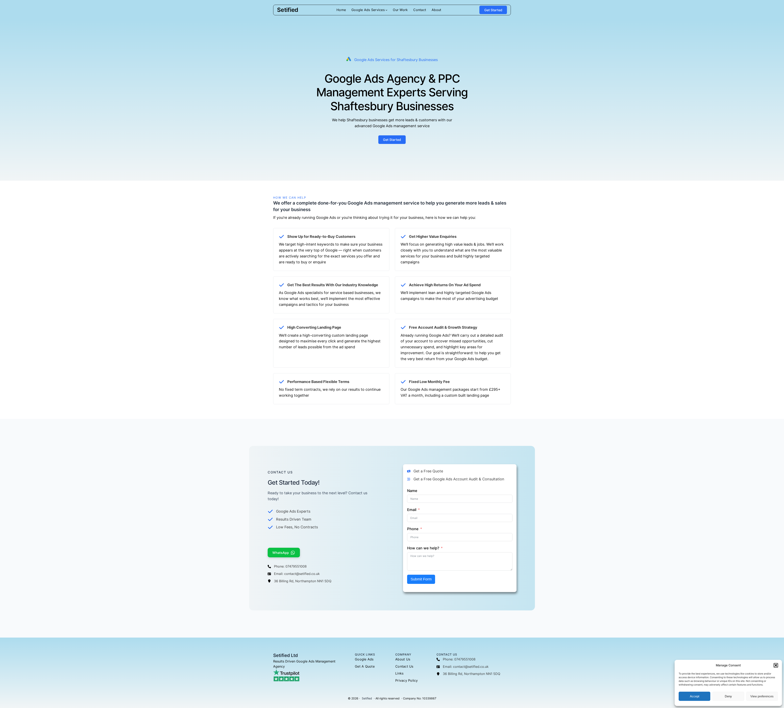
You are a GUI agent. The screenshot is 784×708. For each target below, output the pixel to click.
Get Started (493, 10)
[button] (776, 665)
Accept (694, 696)
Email (411, 510)
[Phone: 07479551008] (287, 566)
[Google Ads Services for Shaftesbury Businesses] (392, 60)
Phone (413, 529)
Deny (728, 696)
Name (412, 491)
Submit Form (421, 579)
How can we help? (423, 548)
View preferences (762, 696)
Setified (287, 9)
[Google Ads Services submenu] (386, 10)
